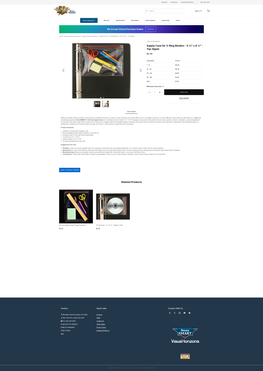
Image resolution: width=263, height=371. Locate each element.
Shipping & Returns (103, 330)
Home (61, 36)
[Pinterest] (189, 313)
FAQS (98, 318)
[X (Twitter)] (174, 313)
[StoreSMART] (64, 11)
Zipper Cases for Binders (90, 36)
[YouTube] (184, 313)
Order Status (101, 324)
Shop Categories (88, 20)
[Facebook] (169, 313)
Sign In (197, 11)
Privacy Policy (101, 327)
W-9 (62, 334)
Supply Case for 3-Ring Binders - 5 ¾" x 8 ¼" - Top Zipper (116, 36)
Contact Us (174, 2)
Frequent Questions (187, 2)
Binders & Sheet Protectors (73, 36)
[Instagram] (179, 313)
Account (99, 315)
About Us (164, 2)
